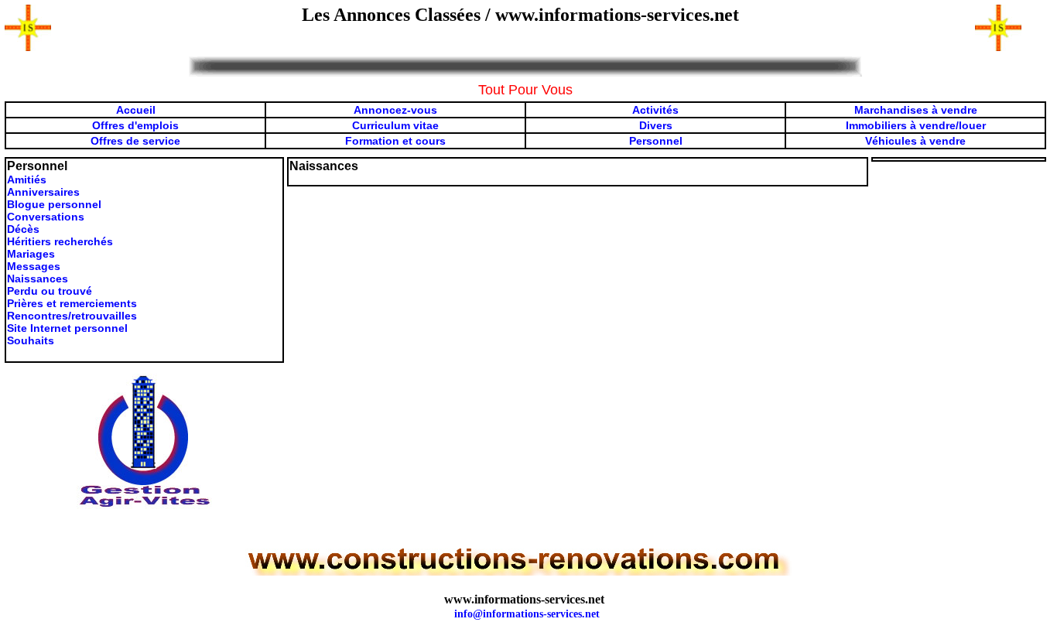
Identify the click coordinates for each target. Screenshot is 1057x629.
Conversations (45, 216)
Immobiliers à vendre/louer (916, 125)
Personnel (655, 141)
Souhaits (30, 340)
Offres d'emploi (132, 125)
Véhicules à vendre (915, 141)
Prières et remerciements (72, 303)
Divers (655, 125)
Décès (23, 229)
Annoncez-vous (395, 110)
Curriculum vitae (395, 125)
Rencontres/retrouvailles (72, 315)
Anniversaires (43, 192)
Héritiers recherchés (60, 241)
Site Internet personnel (67, 328)
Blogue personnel (54, 204)
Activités (655, 110)
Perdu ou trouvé (49, 291)
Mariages (31, 254)
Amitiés (26, 179)
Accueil (136, 110)
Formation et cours (395, 141)
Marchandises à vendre (915, 110)
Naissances (37, 278)
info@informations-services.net (527, 614)
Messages (33, 266)
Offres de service (135, 141)
